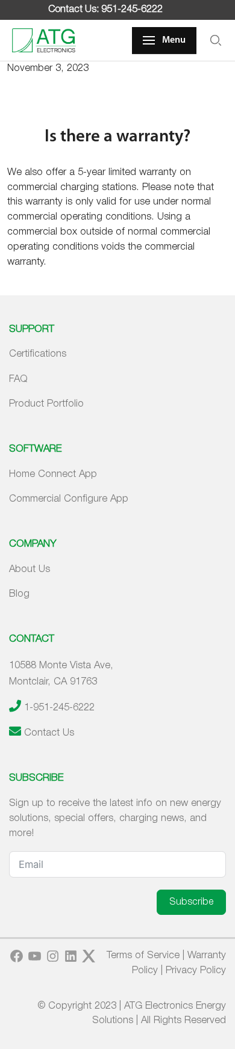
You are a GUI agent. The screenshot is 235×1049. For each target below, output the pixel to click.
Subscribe (191, 902)
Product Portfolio (46, 403)
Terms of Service (143, 955)
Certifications (37, 353)
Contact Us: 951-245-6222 (105, 9)
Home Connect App (53, 474)
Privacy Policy (196, 970)
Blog (19, 593)
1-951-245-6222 (59, 707)
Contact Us (49, 732)
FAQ (18, 379)
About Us (29, 569)
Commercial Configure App (68, 498)
